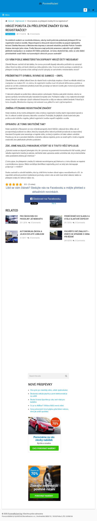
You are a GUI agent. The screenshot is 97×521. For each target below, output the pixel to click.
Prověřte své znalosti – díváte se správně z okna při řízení (77, 234)
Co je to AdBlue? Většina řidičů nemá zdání (47, 406)
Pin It (54, 203)
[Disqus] (48, 280)
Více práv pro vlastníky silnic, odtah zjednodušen (49, 390)
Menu (7, 15)
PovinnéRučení (50, 3)
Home (10, 21)
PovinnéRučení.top (15, 514)
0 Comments (35, 34)
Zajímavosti (19, 21)
